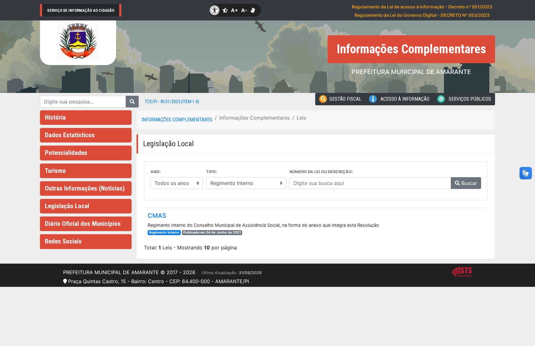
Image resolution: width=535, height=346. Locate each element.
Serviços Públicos (469, 99)
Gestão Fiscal (345, 99)
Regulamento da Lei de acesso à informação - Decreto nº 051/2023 (422, 6)
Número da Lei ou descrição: (321, 171)
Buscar (468, 183)
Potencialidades (66, 152)
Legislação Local (67, 206)
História (55, 117)
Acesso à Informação (404, 99)
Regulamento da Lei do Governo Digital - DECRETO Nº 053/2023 (421, 15)
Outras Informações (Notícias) (85, 188)
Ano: (155, 171)
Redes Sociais (63, 241)
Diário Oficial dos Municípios (83, 223)
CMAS (157, 215)
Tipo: (211, 171)
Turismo (55, 170)
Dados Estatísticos (70, 135)
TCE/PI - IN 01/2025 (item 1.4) (172, 101)
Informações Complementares (176, 120)
